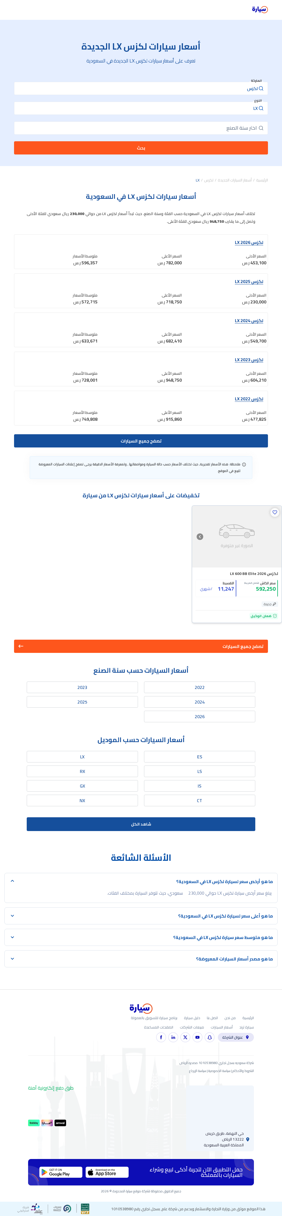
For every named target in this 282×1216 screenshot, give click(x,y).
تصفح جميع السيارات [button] (243, 646)
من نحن (230, 1018)
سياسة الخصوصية (219, 1071)
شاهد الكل (141, 824)
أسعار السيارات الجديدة (235, 180)
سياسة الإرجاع (197, 1071)
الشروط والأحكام (243, 1071)
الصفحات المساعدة (158, 1027)
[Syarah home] (260, 9)
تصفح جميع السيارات (141, 441)
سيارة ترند (246, 1027)
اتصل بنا (212, 1018)
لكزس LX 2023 (249, 359)
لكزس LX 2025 (249, 281)
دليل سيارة (192, 1018)
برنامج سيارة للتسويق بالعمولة (154, 1018)
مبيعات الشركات (192, 1027)
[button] (274, 512)
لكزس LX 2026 (249, 242)
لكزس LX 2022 (249, 398)
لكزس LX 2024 (249, 320)
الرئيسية (262, 180)
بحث (141, 148)
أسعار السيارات (222, 1027)
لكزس (208, 180)
